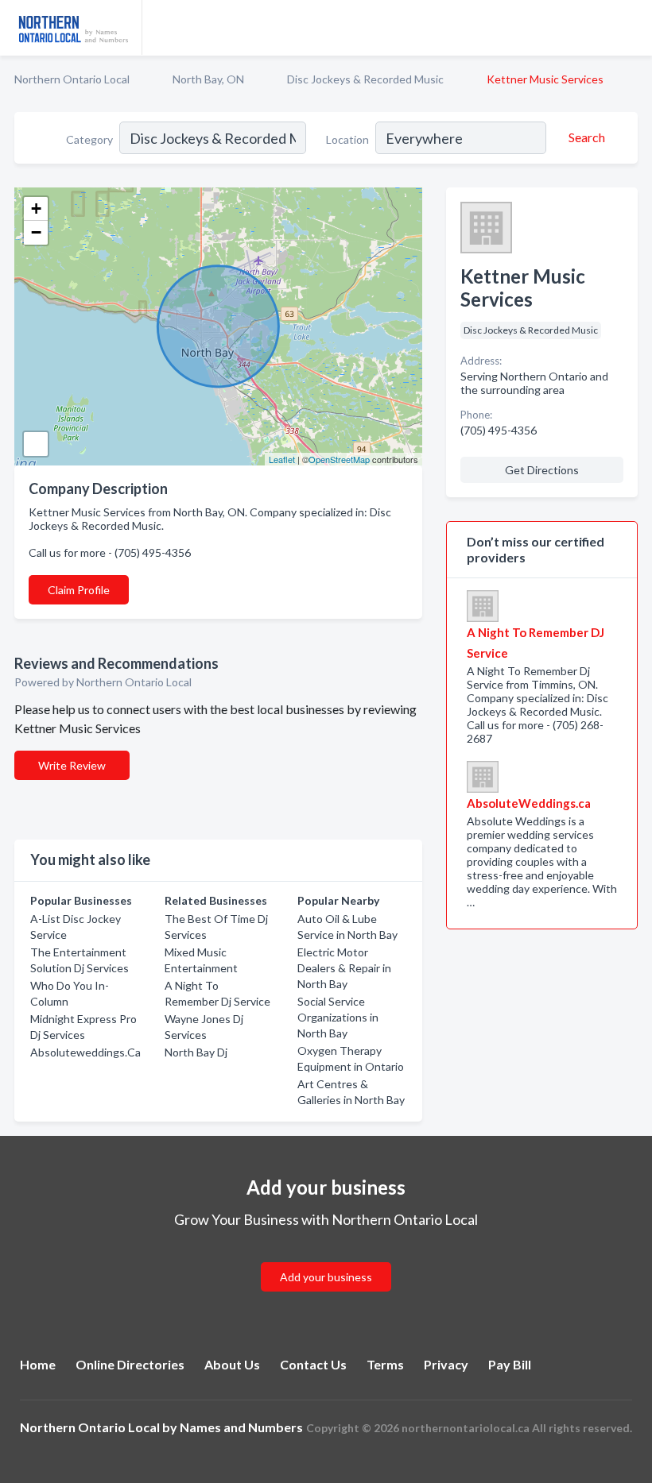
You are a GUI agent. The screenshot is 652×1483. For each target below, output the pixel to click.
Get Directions (542, 470)
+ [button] (36, 208)
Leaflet (282, 459)
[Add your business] (326, 1257)
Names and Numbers (241, 1427)
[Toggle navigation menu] (630, 28)
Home (38, 1364)
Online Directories (130, 1364)
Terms (385, 1364)
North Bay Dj (196, 1052)
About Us (232, 1364)
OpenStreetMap (339, 459)
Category (89, 139)
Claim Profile (79, 590)
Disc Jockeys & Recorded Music (365, 79)
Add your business (326, 1277)
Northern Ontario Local (72, 79)
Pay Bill (509, 1364)
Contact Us (313, 1364)
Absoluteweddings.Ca (85, 1052)
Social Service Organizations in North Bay (337, 1017)
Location (347, 139)
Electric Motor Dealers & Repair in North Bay (344, 968)
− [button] (36, 232)
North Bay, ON (208, 79)
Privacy (446, 1364)
